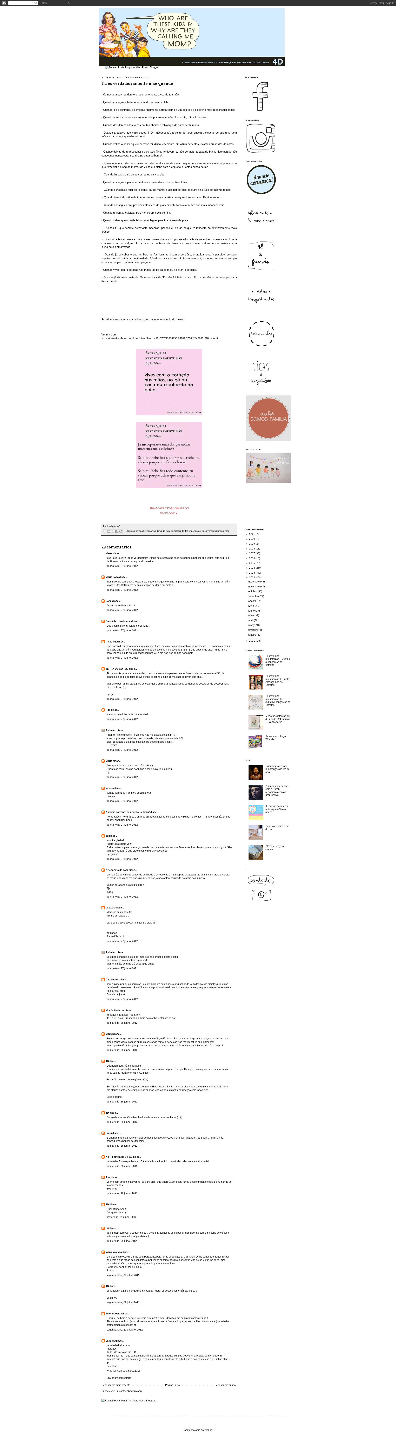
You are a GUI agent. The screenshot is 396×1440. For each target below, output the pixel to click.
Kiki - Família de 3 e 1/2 (119, 1156)
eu (107, 835)
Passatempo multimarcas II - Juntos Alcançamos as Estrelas (277, 680)
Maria (109, 761)
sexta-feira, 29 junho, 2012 (122, 1217)
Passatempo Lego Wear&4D (275, 738)
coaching (151, 531)
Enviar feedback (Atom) (129, 1391)
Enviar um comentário (119, 1377)
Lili (107, 1228)
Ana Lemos (112, 979)
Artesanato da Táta (117, 870)
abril (251, 620)
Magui (109, 1034)
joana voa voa (114, 1252)
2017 (252, 553)
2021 (252, 534)
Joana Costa (113, 1313)
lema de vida (163, 531)
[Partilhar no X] (113, 531)
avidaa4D (141, 531)
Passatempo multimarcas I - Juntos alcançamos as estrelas (277, 660)
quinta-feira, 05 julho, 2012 (122, 1241)
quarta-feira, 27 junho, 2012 (122, 566)
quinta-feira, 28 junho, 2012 (122, 1022)
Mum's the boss (115, 1010)
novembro (254, 586)
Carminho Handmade (118, 621)
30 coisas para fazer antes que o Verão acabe (276, 809)
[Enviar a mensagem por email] (105, 531)
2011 (252, 640)
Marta (109, 553)
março (252, 625)
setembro (253, 596)
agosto (252, 601)
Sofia (109, 601)
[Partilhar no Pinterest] (121, 531)
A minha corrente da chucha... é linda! (128, 812)
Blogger (208, 1430)
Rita (108, 709)
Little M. (110, 1340)
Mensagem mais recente (116, 1385)
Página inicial (172, 1385)
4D (107, 1061)
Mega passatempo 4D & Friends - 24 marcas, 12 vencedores (278, 719)
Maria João (112, 577)
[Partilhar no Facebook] (117, 531)
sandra (110, 788)
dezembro (254, 581)
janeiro (252, 634)
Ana (108, 1177)
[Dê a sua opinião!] (109, 531)
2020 (252, 539)
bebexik (110, 907)
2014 (252, 567)
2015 (252, 563)
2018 (252, 548)
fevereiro (253, 629)
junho (251, 610)
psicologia (176, 531)
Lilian (109, 1133)
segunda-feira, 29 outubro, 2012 (125, 1329)
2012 (252, 577)
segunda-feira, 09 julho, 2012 (123, 1275)
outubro (253, 591)
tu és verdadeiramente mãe (215, 531)
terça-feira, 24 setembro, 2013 (123, 1370)
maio (251, 615)
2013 (252, 572)
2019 (252, 543)
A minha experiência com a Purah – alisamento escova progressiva (276, 790)
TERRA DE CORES (117, 668)
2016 (252, 558)
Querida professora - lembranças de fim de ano (277, 769)
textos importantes (191, 531)
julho (251, 605)
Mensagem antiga (226, 1385)
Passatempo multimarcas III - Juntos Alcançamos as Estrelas (277, 700)
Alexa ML (111, 641)
